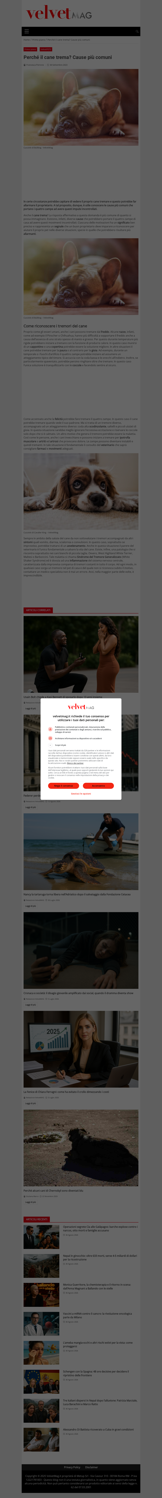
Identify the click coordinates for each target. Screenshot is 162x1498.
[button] (81, 745)
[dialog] (81, 749)
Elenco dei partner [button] (75, 763)
